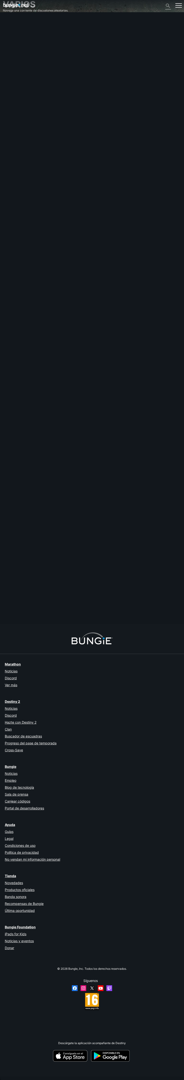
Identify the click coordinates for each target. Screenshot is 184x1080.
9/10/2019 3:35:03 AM (35, 417)
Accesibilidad (14, 59)
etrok (6, 355)
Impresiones (13, 27)
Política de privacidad (22, 852)
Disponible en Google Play (111, 1056)
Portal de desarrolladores (24, 808)
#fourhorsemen (59, 394)
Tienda (10, 876)
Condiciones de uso (20, 845)
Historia (10, 34)
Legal (9, 838)
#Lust (20, 394)
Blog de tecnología (19, 787)
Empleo (10, 780)
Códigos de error (16, 45)
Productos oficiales (19, 890)
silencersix (10, 602)
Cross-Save (14, 750)
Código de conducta (18, 107)
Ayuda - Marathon (17, 98)
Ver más (11, 685)
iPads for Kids (15, 934)
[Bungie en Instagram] (83, 988)
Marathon (13, 664)
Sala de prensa (16, 794)
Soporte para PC (16, 73)
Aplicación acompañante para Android (30, 70)
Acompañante (14, 84)
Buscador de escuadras (23, 736)
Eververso (12, 52)
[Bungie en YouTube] (101, 988)
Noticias (11, 671)
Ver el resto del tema (16, 409)
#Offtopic (9, 394)
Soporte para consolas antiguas (26, 81)
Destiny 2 (11, 23)
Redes (9, 48)
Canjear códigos (17, 801)
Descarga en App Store (71, 1056)
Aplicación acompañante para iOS (28, 66)
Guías (9, 832)
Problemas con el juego (20, 55)
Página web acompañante (22, 63)
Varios (9, 95)
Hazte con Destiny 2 (20, 722)
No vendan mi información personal (32, 859)
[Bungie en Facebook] (75, 988)
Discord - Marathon (18, 102)
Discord (11, 678)
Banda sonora (15, 897)
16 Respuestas (14, 622)
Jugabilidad (13, 37)
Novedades (14, 883)
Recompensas (14, 30)
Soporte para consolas (20, 77)
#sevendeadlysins (36, 394)
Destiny (16, 5)
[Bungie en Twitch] (109, 988)
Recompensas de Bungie (24, 904)
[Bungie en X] (92, 988)
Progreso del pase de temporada (31, 743)
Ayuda (9, 41)
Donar (9, 948)
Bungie (10, 766)
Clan (8, 729)
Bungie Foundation (20, 927)
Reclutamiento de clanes (21, 88)
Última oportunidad (20, 910)
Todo (8, 20)
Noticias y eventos (19, 941)
